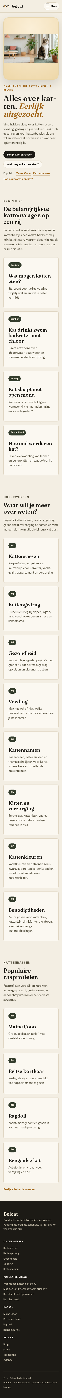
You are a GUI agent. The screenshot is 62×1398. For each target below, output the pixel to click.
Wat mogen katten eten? (23, 164)
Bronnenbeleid (18, 1382)
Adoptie (8, 1360)
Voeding (8, 1264)
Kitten (6, 1349)
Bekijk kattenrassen (19, 154)
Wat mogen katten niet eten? (19, 1284)
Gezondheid (10, 1258)
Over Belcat (10, 1378)
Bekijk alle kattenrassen (19, 1189)
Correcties (32, 1382)
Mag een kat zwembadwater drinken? (25, 1289)
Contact (42, 1382)
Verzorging (9, 1355)
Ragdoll (7, 1324)
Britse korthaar (12, 1319)
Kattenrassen (10, 1248)
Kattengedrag (11, 1253)
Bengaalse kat (11, 1329)
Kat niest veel (11, 1299)
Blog (6, 1344)
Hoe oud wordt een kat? (18, 179)
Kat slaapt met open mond (18, 1294)
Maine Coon (23, 173)
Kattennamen (41, 173)
